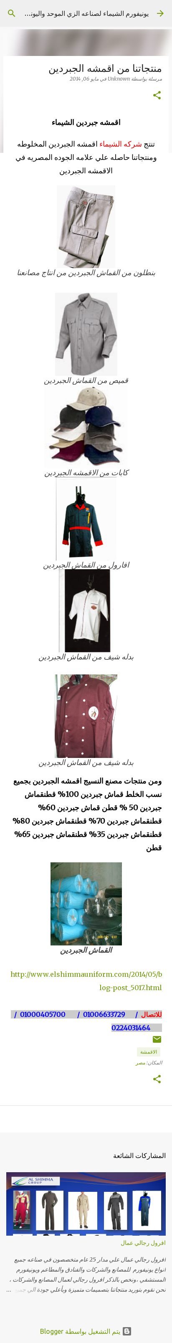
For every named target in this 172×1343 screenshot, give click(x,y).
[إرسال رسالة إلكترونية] (157, 1042)
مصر (140, 1062)
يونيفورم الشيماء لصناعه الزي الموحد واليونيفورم (82, 13)
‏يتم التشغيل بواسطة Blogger (81, 1331)
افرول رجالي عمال (143, 1242)
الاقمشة (148, 1051)
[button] (157, 95)
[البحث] (12, 13)
